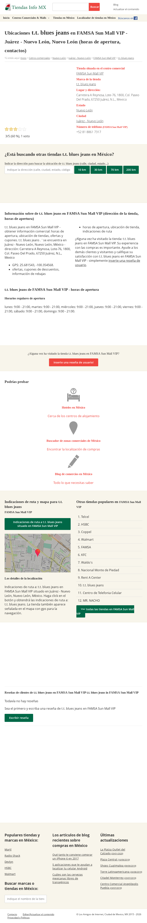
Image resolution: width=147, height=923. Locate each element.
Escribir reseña (19, 718)
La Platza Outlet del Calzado (112, 851)
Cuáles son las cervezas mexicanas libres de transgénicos (67, 878)
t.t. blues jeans (86, 84)
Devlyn (9, 862)
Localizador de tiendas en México (96, 17)
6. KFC (82, 555)
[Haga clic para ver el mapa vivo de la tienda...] (38, 553)
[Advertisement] (37, 95)
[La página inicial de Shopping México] (26, 7)
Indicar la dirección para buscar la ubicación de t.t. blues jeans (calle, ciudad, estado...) (56, 163)
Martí (8, 849)
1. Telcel (83, 517)
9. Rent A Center (89, 577)
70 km (115, 169)
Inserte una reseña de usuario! (74, 362)
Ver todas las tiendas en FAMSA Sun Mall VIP (105, 611)
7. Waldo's (85, 562)
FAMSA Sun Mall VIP (90, 73)
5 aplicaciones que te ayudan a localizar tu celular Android (72, 866)
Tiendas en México (63, 17)
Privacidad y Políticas (18, 917)
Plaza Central (115, 859)
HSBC (8, 868)
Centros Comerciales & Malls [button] (29, 17)
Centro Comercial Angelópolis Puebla (119, 886)
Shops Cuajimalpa (118, 865)
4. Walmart (86, 539)
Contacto (12, 914)
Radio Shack (12, 855)
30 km (98, 169)
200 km (131, 169)
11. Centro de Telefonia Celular (100, 593)
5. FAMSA (84, 547)
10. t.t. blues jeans (91, 585)
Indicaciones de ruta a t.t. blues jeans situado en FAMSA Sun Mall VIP (37, 524)
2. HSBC (83, 524)
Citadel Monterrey (118, 878)
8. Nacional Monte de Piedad (98, 570)
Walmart (10, 874)
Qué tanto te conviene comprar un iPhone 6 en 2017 (72, 856)
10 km (82, 169)
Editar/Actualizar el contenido (38, 914)
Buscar (94, 7)
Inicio (6, 17)
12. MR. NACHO (89, 600)
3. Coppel (84, 532)
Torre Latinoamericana (121, 871)
